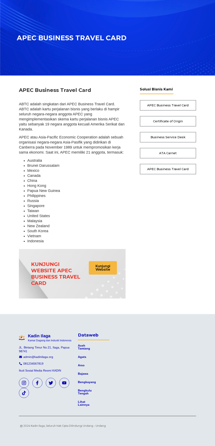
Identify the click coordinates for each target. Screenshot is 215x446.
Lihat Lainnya (83, 403)
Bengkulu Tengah (85, 392)
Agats (82, 357)
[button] (103, 268)
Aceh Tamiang (84, 347)
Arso (81, 365)
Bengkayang (87, 382)
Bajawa (83, 373)
